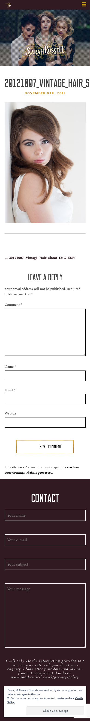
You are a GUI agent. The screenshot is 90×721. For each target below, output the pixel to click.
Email (10, 390)
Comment (13, 304)
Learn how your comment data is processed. (42, 469)
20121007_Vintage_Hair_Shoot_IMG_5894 (40, 257)
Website (10, 413)
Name (10, 366)
